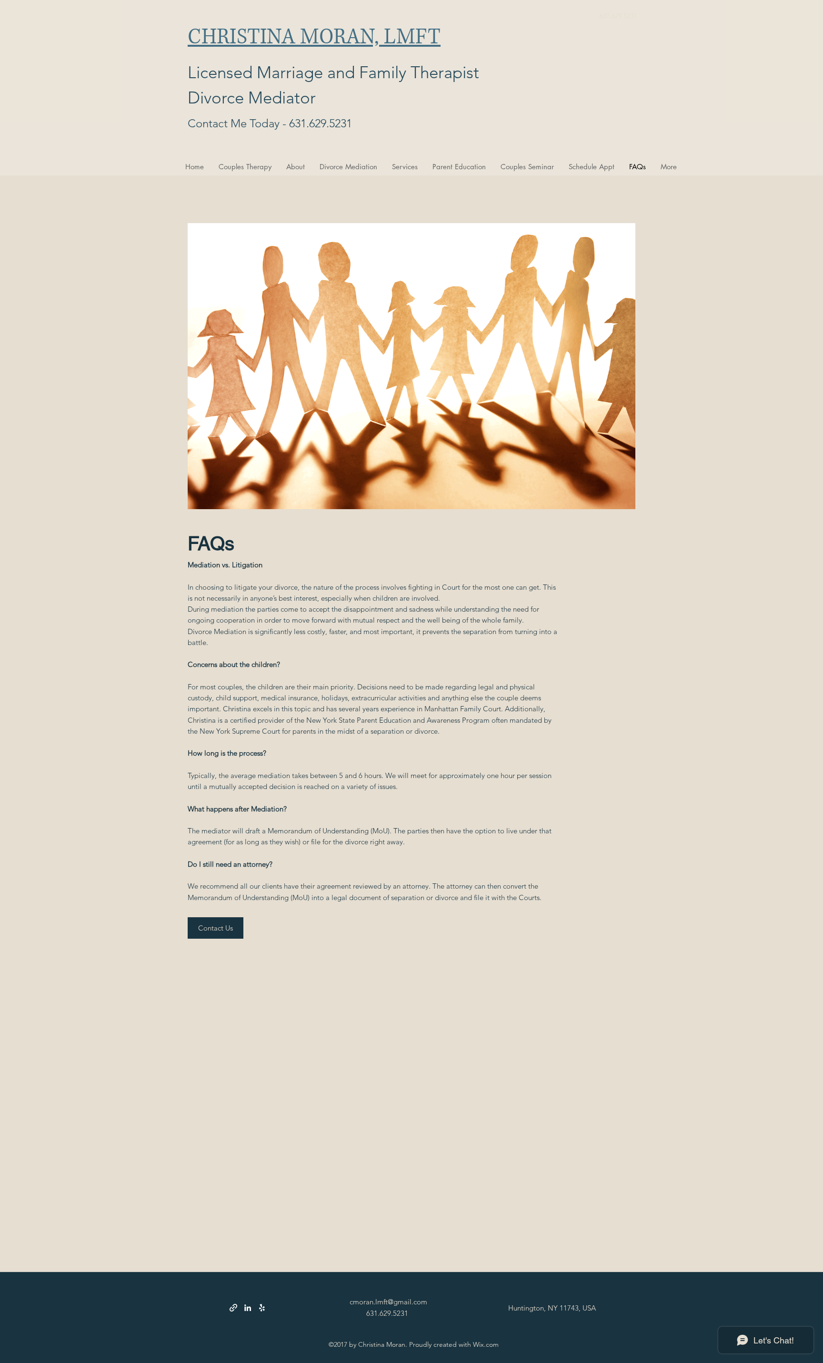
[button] (215, 928)
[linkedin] (247, 1307)
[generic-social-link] (233, 1307)
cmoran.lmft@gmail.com (388, 1301)
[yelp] (262, 1307)
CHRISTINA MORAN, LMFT (314, 37)
